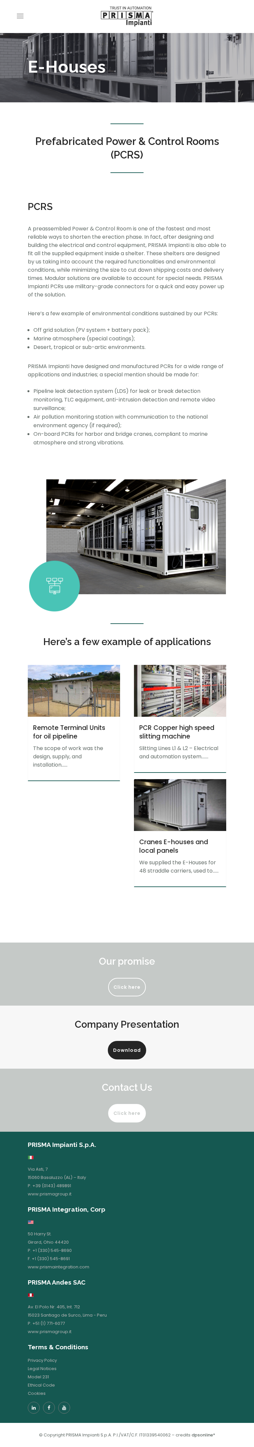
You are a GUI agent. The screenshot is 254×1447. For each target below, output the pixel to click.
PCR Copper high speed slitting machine (176, 732)
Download (127, 1050)
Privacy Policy (42, 1360)
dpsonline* (203, 1435)
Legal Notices (42, 1368)
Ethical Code (41, 1385)
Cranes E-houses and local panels (173, 846)
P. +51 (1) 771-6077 (46, 1323)
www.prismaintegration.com (58, 1267)
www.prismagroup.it (49, 1194)
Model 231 (38, 1377)
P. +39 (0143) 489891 (49, 1186)
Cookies (37, 1393)
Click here (127, 987)
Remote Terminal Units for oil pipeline (69, 732)
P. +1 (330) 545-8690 (50, 1250)
